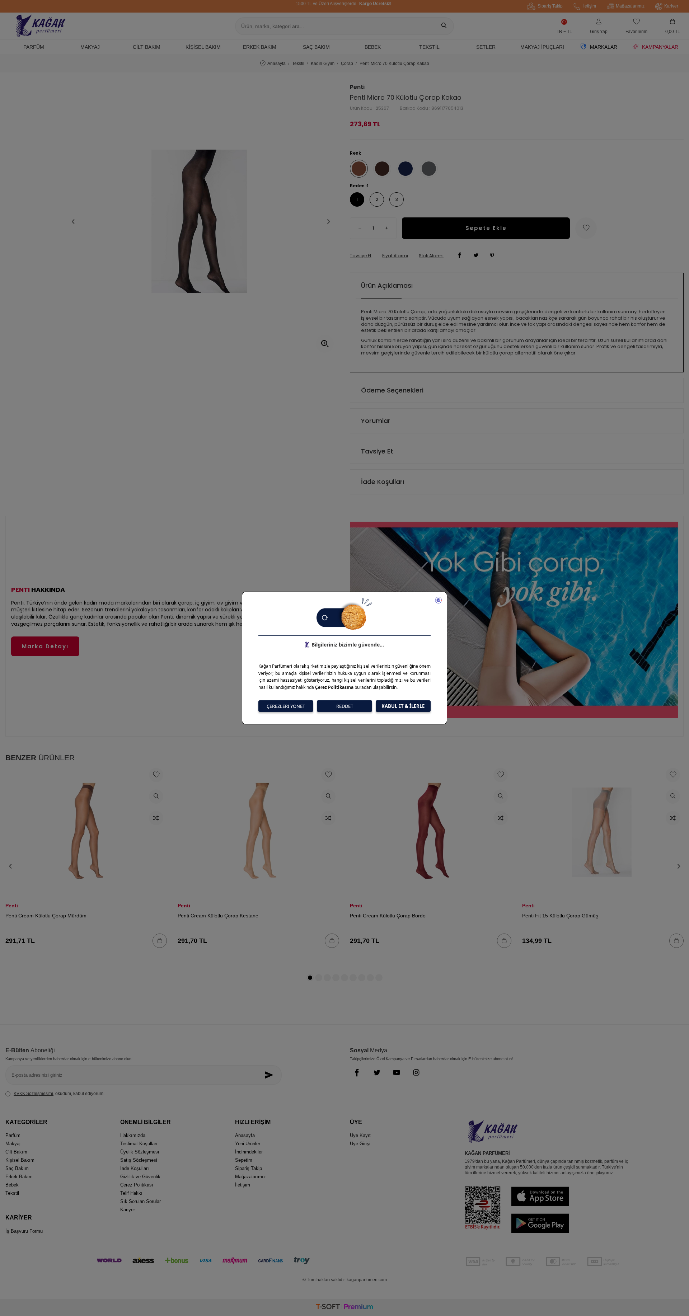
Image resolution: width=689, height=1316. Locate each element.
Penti (357, 87)
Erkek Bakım (259, 47)
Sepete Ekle (486, 228)
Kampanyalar (660, 47)
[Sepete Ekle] (160, 941)
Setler (486, 47)
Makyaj (90, 47)
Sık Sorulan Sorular (140, 1201)
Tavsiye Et (360, 256)
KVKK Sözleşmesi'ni (33, 1093)
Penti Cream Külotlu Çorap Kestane (218, 915)
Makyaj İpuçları (542, 47)
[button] (73, 221)
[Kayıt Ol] (271, 1075)
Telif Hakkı (131, 1193)
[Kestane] (382, 169)
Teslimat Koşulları (139, 1143)
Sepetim (243, 1160)
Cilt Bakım (146, 47)
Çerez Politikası (136, 1185)
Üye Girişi (360, 1143)
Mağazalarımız (630, 6)
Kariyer (671, 6)
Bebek (373, 47)
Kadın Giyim (322, 63)
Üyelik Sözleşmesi (139, 1152)
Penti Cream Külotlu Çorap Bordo (388, 915)
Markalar (603, 47)
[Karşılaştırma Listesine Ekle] (156, 818)
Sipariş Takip (550, 6)
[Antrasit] (429, 169)
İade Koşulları (382, 481)
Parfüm (33, 47)
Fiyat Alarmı (395, 256)
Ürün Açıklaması (387, 285)
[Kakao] (359, 169)
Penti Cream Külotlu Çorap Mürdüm (45, 915)
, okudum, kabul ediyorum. (59, 1093)
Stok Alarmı (431, 256)
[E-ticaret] (344, 1307)
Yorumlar (375, 420)
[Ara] (444, 26)
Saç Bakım (316, 47)
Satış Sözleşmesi (138, 1160)
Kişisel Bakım (203, 47)
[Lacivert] (405, 169)
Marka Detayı (45, 646)
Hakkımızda (132, 1135)
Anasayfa (276, 63)
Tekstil (429, 47)
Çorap (347, 63)
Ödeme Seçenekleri (392, 390)
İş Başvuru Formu (24, 1231)
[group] (201, 221)
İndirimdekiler (249, 1152)
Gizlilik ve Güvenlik (140, 1176)
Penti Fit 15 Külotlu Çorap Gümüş (560, 915)
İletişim (589, 6)
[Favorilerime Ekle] (156, 775)
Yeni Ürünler (247, 1143)
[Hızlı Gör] (156, 796)
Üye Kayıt (360, 1135)
